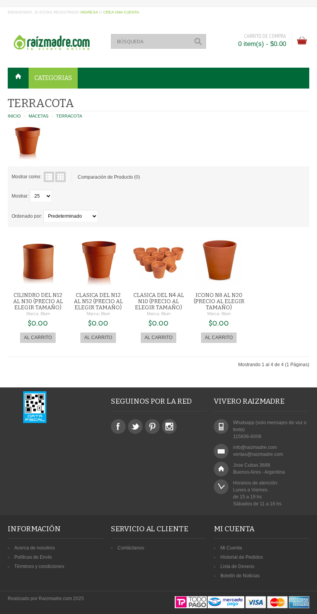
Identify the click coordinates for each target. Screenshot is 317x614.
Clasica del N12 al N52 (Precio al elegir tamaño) (98, 301)
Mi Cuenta (231, 548)
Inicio (14, 116)
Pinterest (152, 426)
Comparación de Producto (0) (109, 177)
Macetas (38, 116)
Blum (45, 313)
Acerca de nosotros (34, 548)
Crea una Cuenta (121, 12)
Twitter (135, 426)
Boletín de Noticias (240, 575)
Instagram (169, 426)
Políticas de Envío (33, 557)
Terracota (69, 116)
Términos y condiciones (39, 566)
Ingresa (89, 12)
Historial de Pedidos (241, 557)
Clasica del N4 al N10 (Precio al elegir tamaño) (158, 301)
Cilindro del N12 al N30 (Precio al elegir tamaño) (38, 301)
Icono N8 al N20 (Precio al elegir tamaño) (219, 301)
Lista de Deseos (237, 566)
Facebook (118, 426)
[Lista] (49, 177)
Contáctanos (131, 548)
